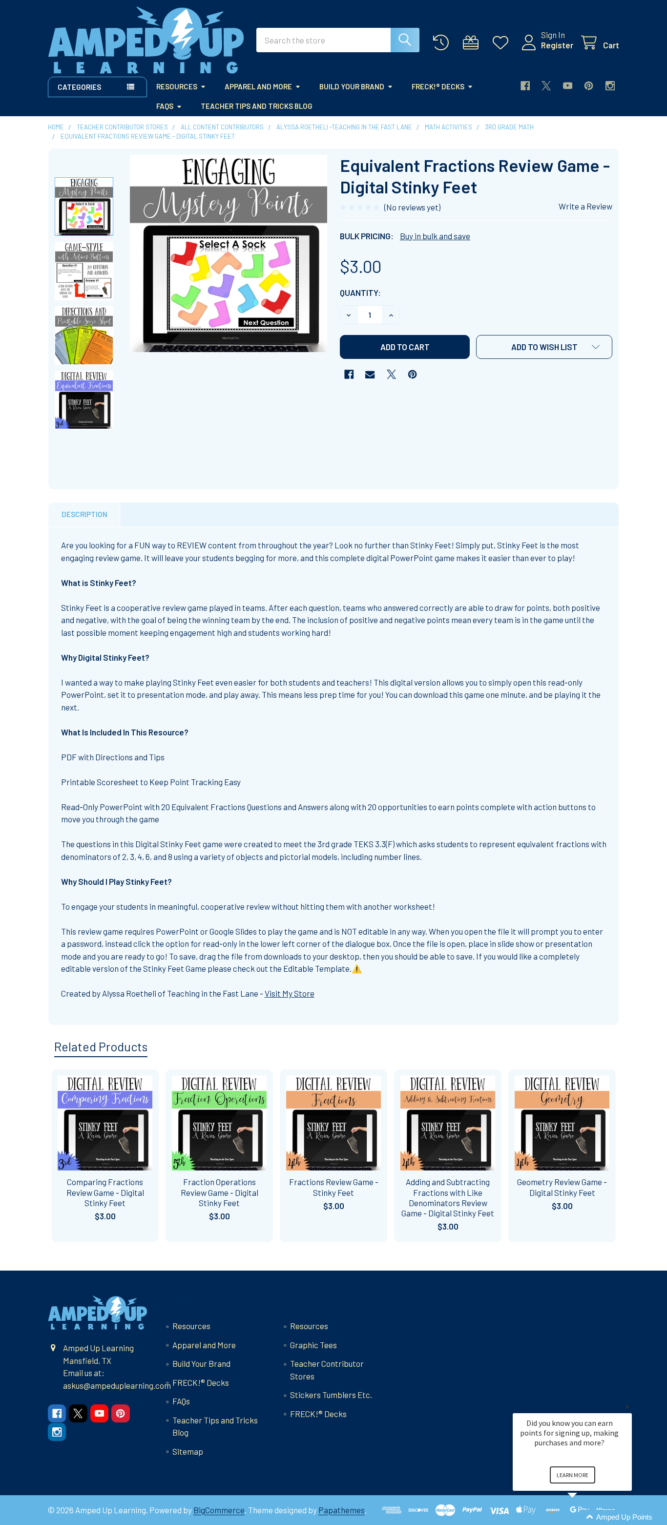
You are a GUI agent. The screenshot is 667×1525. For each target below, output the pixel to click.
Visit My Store (289, 993)
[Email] (370, 374)
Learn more (572, 1475)
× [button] (627, 1406)
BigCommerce (219, 1510)
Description (84, 514)
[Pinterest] (589, 86)
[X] (546, 86)
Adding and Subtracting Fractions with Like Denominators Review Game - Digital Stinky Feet (447, 1197)
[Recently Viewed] (443, 42)
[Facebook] (525, 86)
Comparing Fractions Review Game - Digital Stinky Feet (105, 1192)
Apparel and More (258, 86)
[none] (228, 253)
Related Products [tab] (100, 1046)
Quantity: (360, 292)
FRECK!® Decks (438, 86)
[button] (544, 347)
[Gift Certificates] (473, 42)
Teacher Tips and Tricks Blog (257, 106)
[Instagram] (610, 86)
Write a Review (585, 206)
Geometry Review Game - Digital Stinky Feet (562, 1187)
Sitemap (187, 1451)
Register (557, 45)
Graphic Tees (313, 1345)
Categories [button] (79, 87)
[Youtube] (568, 86)
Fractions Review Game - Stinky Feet (333, 1187)
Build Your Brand (351, 86)
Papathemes (341, 1510)
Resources (176, 86)
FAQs (164, 106)
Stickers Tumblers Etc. (331, 1395)
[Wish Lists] (503, 42)
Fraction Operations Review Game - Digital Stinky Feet (219, 1192)
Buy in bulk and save (435, 236)
